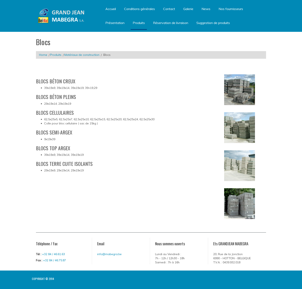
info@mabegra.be (109, 254)
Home (43, 55)
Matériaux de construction (81, 55)
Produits (55, 55)
